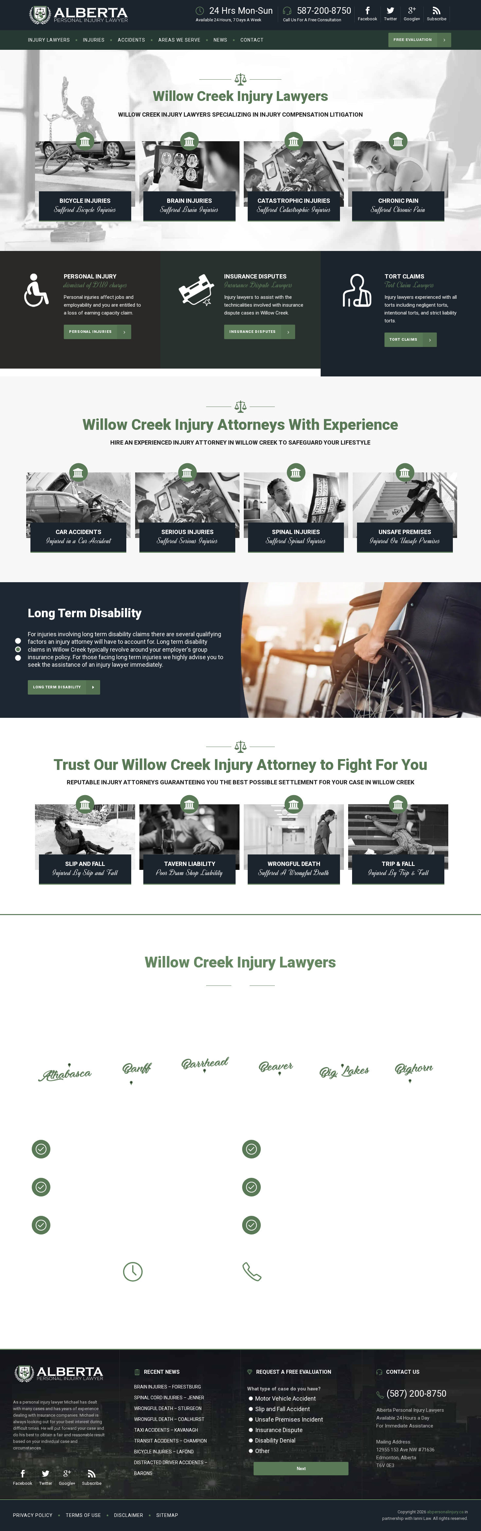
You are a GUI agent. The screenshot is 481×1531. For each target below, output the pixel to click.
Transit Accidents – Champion (170, 1441)
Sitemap (167, 1515)
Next (301, 1468)
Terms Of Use (83, 1515)
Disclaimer (128, 1515)
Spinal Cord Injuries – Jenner (169, 1397)
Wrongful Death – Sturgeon (168, 1408)
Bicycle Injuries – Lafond (164, 1451)
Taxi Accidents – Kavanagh (166, 1430)
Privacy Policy (33, 1515)
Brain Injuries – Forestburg (167, 1386)
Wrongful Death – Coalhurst (169, 1419)
